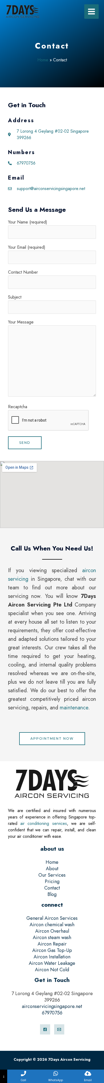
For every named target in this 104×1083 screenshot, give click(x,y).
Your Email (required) (26, 247)
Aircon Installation (52, 956)
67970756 (52, 1012)
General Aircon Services (52, 918)
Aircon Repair (52, 943)
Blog (52, 894)
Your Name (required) (27, 222)
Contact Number (23, 272)
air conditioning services (43, 823)
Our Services (52, 875)
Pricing (52, 881)
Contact (52, 887)
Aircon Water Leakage (52, 963)
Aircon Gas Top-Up (52, 950)
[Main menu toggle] (91, 11)
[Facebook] (45, 1029)
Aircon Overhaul (52, 931)
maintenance (74, 708)
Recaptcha (17, 407)
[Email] (59, 1029)
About (52, 868)
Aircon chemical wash (52, 924)
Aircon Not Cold (52, 969)
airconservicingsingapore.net (52, 1006)
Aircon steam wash (52, 937)
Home (42, 60)
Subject (14, 297)
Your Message (21, 322)
